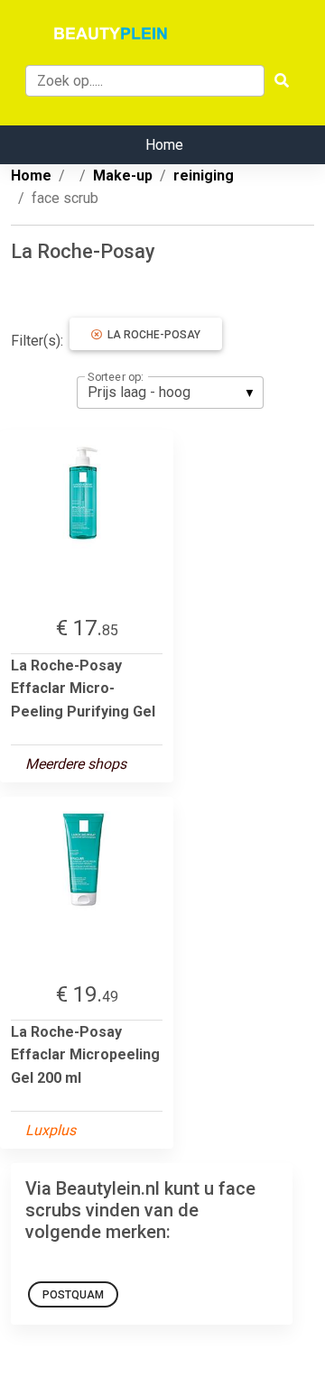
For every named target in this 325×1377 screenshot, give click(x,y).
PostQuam (73, 1295)
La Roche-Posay (151, 334)
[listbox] (170, 392)
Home (164, 144)
